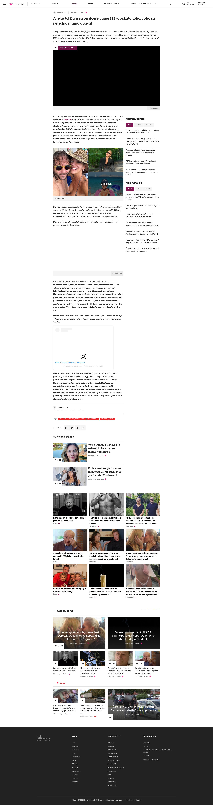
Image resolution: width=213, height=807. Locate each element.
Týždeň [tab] (139, 124)
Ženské (74, 764)
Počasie (75, 782)
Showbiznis (56, 4)
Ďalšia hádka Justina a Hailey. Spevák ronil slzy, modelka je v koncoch (142, 250)
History (75, 778)
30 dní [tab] (147, 189)
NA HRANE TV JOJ (114, 760)
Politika (111, 778)
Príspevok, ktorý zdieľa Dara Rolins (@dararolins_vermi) (83, 366)
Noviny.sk (35, 4)
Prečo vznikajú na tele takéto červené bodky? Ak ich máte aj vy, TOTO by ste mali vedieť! (142, 172)
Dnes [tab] (130, 189)
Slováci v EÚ (112, 785)
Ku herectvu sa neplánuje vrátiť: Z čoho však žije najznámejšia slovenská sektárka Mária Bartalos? (142, 141)
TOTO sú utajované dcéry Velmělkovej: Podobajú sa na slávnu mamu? (141, 162)
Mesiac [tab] (149, 124)
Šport (90, 4)
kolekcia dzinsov (93, 419)
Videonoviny (112, 753)
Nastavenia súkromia (151, 760)
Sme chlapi (76, 771)
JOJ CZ (74, 753)
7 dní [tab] (139, 189)
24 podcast (112, 764)
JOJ (73, 742)
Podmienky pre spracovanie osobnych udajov (157, 751)
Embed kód (154, 108)
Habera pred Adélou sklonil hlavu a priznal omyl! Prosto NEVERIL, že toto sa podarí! (142, 241)
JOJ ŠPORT (76, 750)
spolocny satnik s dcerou (77, 419)
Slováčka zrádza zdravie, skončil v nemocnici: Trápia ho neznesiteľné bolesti (142, 224)
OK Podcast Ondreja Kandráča (144, 4)
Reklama (146, 742)
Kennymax (118, 800)
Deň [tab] (129, 124)
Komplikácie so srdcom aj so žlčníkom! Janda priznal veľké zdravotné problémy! (142, 232)
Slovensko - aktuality (116, 767)
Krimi (109, 775)
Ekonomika (112, 782)
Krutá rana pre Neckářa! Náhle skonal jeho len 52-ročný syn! (142, 207)
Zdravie (75, 775)
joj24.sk (111, 746)
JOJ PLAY (75, 746)
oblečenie (104, 419)
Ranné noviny (113, 757)
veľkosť (112, 419)
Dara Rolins (62, 419)
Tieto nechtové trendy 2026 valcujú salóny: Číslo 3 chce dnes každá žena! (142, 131)
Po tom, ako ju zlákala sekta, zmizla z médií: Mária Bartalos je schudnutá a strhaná (140, 152)
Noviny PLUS (112, 750)
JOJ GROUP (76, 757)
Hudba (74, 4)
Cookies (146, 756)
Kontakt (146, 746)
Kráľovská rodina (112, 4)
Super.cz (67, 120)
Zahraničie (112, 771)
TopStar (75, 767)
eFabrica (138, 800)
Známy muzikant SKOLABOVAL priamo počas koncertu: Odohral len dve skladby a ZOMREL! (142, 197)
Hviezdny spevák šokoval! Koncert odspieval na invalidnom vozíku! (139, 215)
